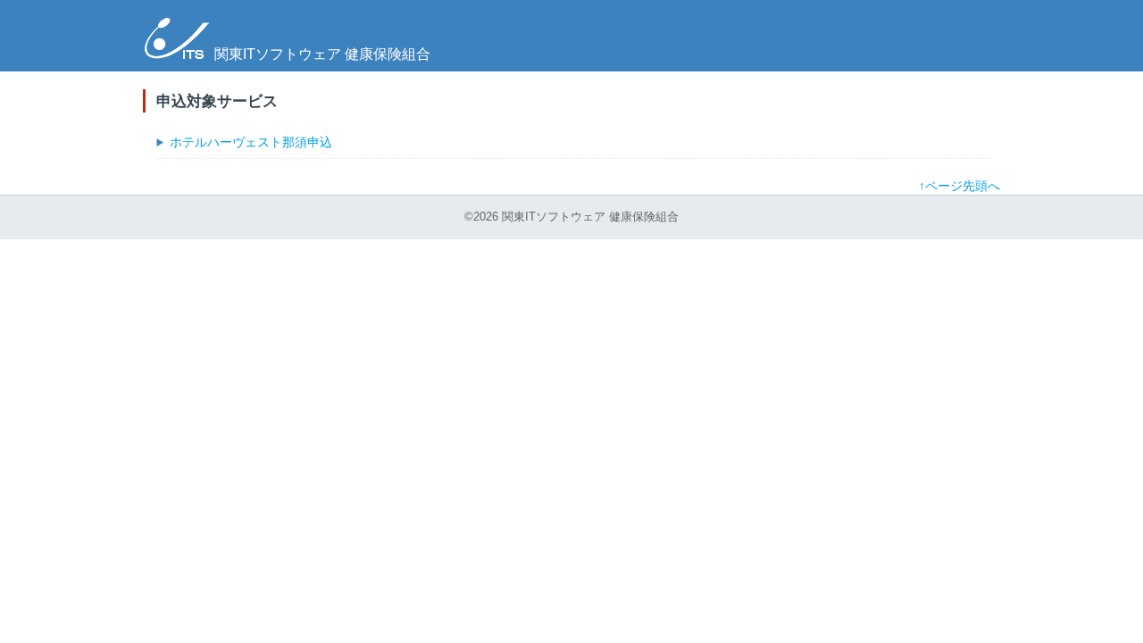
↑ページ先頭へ (959, 186)
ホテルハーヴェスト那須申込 (251, 142)
